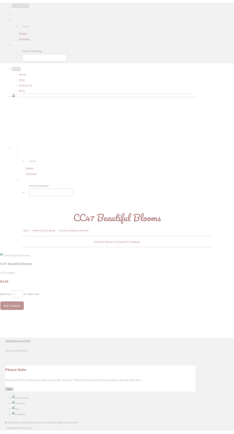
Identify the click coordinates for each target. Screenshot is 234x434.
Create (28, 428)
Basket (23, 33)
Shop (22, 79)
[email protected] (17, 341)
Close (9, 389)
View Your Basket (103, 241)
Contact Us (25, 85)
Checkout (24, 39)
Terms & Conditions (16, 350)
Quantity (5, 294)
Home (22, 74)
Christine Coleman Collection (74, 230)
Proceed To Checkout (127, 241)
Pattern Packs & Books (44, 230)
